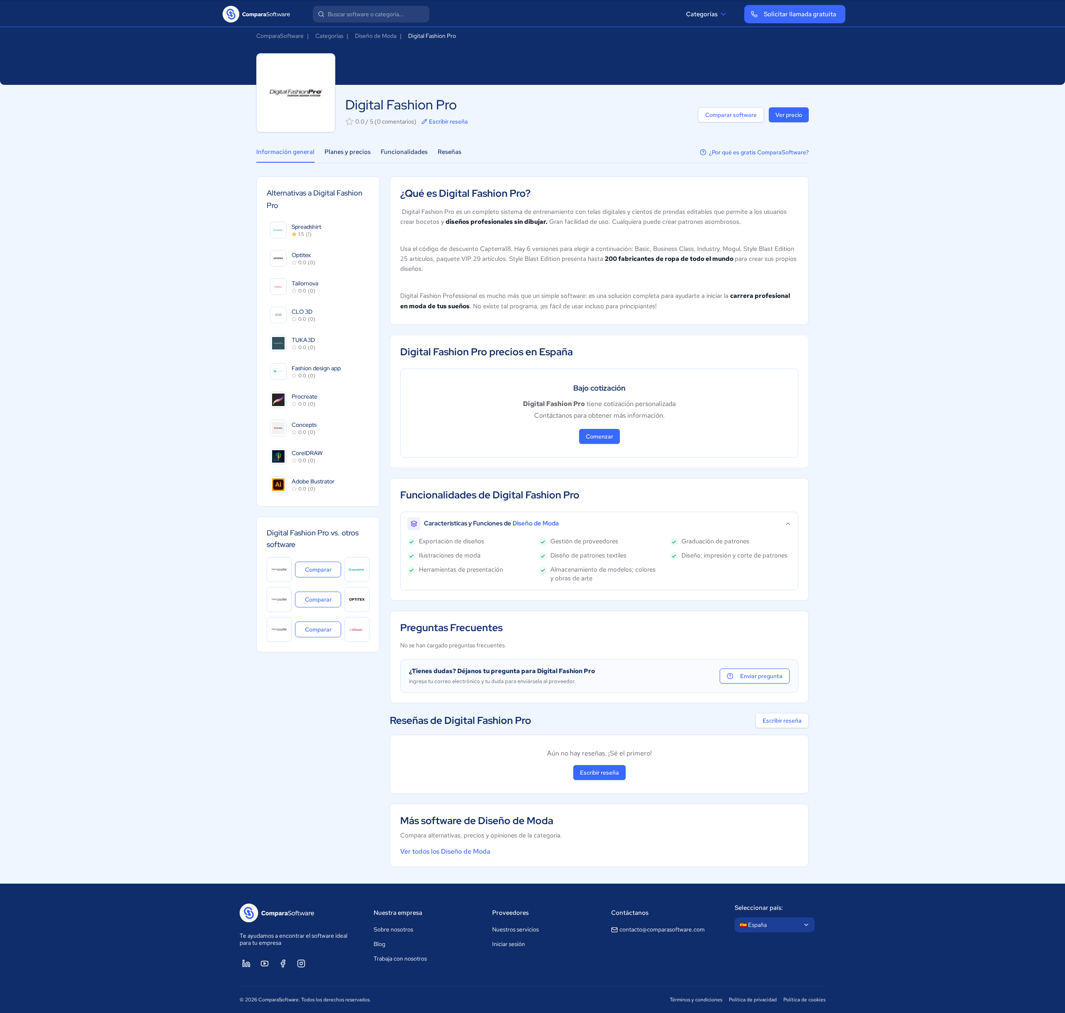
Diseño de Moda (375, 36)
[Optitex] (356, 599)
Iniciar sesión (508, 944)
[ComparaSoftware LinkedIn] (246, 963)
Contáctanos (630, 913)
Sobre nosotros (393, 929)
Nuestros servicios (515, 929)
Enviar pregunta (761, 676)
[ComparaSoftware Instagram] (301, 963)
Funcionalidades (404, 152)
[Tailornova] (356, 629)
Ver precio (788, 115)
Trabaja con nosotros (400, 958)
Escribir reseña (448, 121)
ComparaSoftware (280, 36)
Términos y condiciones (696, 999)
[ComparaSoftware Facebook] (283, 963)
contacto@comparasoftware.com (662, 929)
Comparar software (731, 115)
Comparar (323, 569)
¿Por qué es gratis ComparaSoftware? (759, 152)
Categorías (702, 14)
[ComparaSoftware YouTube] (264, 963)
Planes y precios (347, 152)
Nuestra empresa (398, 913)
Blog (379, 944)
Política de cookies (804, 999)
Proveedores (510, 913)
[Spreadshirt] (356, 569)
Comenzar (599, 436)
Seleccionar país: (759, 908)
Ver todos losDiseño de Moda (445, 851)
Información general (285, 152)
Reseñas (449, 152)
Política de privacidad (753, 999)
